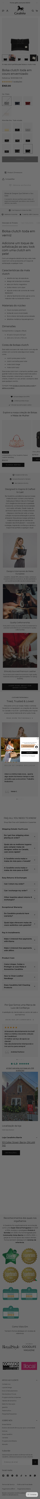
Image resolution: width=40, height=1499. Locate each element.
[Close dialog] (38, 738)
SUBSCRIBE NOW (29, 752)
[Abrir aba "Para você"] (36, 747)
